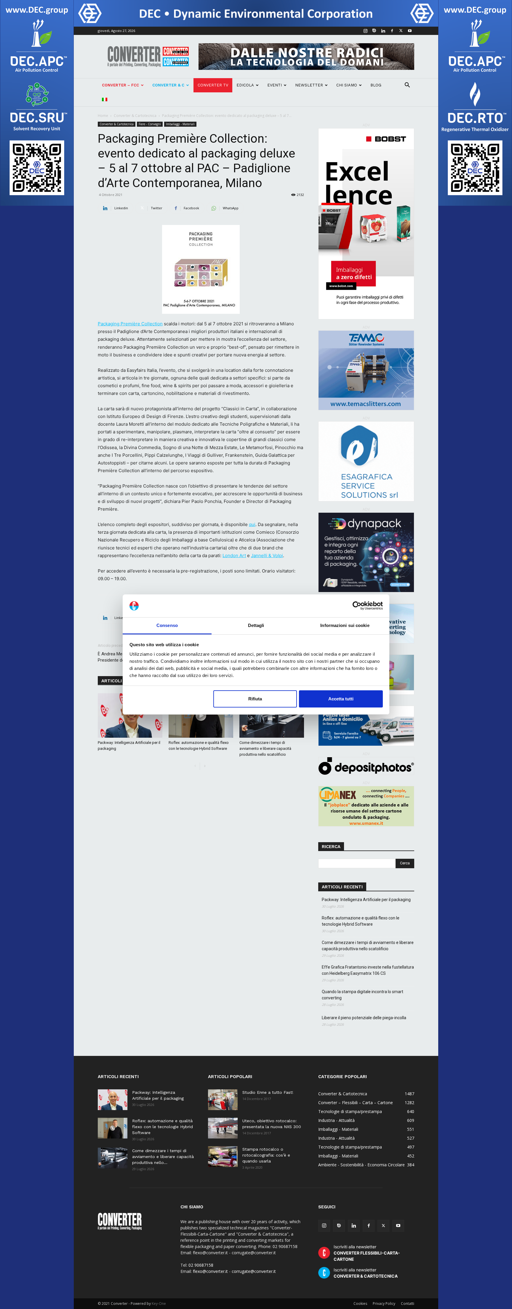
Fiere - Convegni (150, 124)
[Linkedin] (383, 31)
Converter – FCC (120, 85)
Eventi (274, 85)
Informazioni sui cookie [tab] (344, 625)
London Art (234, 555)
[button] (407, 86)
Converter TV (213, 85)
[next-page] (204, 766)
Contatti (407, 1303)
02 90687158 (200, 1265)
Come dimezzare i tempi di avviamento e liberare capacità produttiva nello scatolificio (265, 748)
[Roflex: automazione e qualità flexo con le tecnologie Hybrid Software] (201, 715)
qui (252, 524)
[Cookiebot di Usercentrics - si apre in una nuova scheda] (357, 606)
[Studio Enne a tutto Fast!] (223, 1099)
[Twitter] (400, 31)
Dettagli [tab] (256, 625)
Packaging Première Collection (130, 324)
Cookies (360, 1303)
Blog (375, 85)
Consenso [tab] (167, 625)
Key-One (159, 1303)
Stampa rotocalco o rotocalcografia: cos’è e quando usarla (266, 1155)
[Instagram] (365, 31)
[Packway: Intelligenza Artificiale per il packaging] (130, 715)
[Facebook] (392, 31)
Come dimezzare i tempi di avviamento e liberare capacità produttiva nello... (163, 1156)
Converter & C (168, 85)
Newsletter (309, 85)
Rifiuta (255, 698)
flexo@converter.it (210, 1271)
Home (103, 115)
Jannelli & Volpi (267, 555)
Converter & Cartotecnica (135, 115)
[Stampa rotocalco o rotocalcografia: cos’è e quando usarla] (223, 1156)
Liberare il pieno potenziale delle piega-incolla (364, 1017)
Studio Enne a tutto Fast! (267, 1092)
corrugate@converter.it (254, 1271)
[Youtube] (409, 31)
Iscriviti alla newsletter (367, 1253)
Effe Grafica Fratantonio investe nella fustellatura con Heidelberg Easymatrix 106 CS (368, 970)
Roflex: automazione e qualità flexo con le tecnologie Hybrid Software (360, 921)
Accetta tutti (340, 698)
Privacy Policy (384, 1303)
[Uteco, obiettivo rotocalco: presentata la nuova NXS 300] (223, 1128)
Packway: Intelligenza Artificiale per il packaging (366, 899)
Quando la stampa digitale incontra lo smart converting (362, 994)
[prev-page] (195, 766)
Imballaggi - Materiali (180, 124)
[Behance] (374, 31)
